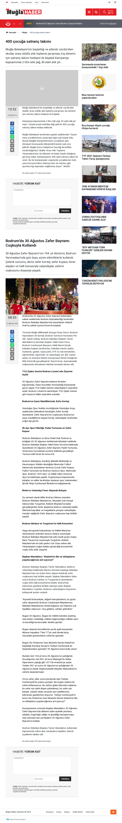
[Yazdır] (12, 145)
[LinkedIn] (12, 132)
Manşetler (14, 2)
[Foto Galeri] (115, 2)
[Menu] (89, 12)
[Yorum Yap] (12, 150)
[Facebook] (12, 123)
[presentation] (14, 23)
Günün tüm (108, 23)
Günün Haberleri (26, 2)
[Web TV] (109, 2)
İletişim (67, 812)
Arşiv (36, 2)
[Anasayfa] (7, 2)
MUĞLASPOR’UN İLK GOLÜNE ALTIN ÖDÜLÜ (54, 23)
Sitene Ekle (45, 2)
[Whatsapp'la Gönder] (12, 137)
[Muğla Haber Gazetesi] (23, 12)
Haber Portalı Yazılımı (18, 819)
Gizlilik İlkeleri (78, 812)
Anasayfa (49, 812)
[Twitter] (12, 128)
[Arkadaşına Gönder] (12, 141)
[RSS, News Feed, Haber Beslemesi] (113, 812)
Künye (58, 812)
